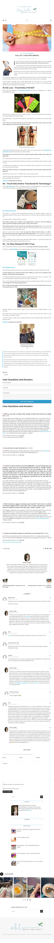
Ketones (28, 616)
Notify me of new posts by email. (11, 788)
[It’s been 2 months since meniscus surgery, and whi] (6, 888)
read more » (29, 810)
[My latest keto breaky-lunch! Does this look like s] (20, 888)
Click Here (5, 180)
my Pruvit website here (42, 518)
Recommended (30, 53)
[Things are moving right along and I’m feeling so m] (33, 888)
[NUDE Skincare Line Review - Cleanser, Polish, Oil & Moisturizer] (5, 580)
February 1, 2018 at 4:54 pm (13, 656)
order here (36, 683)
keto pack (46, 451)
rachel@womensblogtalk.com (21, 683)
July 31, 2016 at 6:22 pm (13, 728)
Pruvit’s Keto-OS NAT (24, 90)
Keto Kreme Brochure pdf (9, 211)
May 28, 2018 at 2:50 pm (12, 633)
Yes (20, 435)
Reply (50, 597)
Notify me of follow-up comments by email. (13, 784)
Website (38, 757)
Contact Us (33, 934)
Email (21, 757)
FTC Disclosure (38, 934)
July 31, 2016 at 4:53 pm (12, 704)
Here (9, 635)
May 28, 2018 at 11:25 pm (13, 599)
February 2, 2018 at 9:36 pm (14, 669)
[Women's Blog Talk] (27, 9)
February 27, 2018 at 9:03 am (13, 644)
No (23, 435)
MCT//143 (13, 249)
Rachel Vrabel (6, 548)
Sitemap (49, 934)
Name (4, 757)
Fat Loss (22, 53)
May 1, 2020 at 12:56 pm (14, 693)
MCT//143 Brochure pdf (9, 267)
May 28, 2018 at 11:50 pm (14, 612)
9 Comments (34, 58)
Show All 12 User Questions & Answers (12, 542)
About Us (28, 934)
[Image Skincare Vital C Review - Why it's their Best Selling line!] (48, 580)
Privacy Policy (44, 934)
